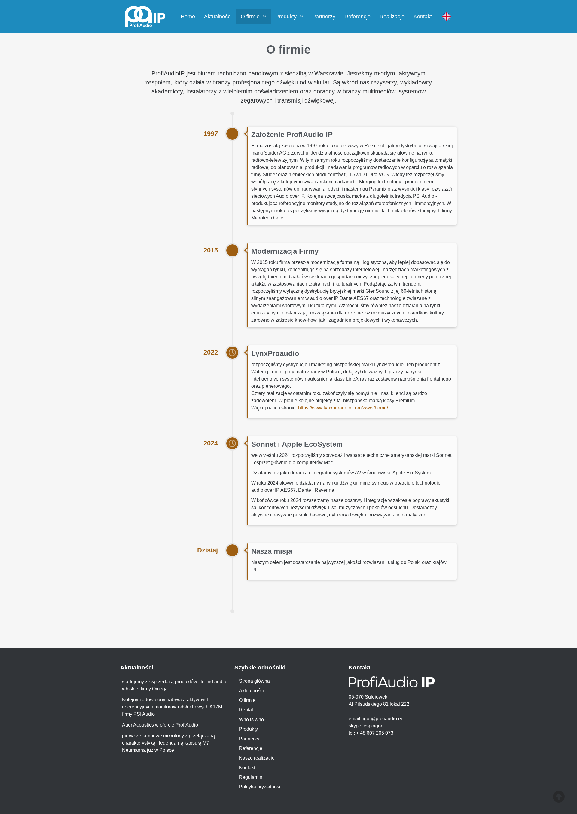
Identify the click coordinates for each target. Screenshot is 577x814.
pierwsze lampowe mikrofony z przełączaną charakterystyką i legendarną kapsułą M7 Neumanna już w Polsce (168, 743)
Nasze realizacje (257, 757)
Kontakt (423, 17)
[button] (253, 16)
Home (188, 17)
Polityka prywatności (261, 786)
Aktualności (218, 17)
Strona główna (254, 681)
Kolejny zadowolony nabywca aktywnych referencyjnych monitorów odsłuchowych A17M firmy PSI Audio (172, 707)
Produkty (286, 17)
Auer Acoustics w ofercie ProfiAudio (160, 724)
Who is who (251, 719)
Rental (246, 709)
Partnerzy (323, 17)
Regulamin (250, 777)
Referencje (357, 17)
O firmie (250, 17)
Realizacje (392, 17)
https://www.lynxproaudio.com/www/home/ (343, 407)
